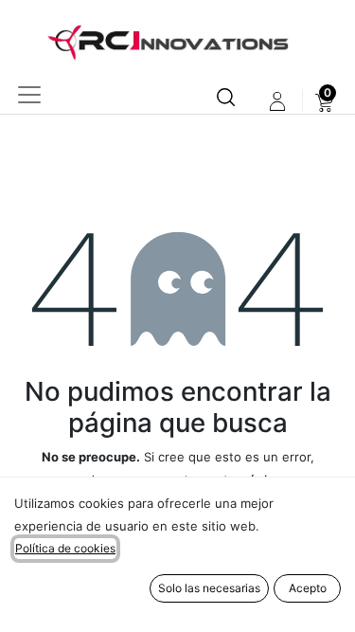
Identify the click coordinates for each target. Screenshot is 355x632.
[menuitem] (324, 101)
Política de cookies (65, 548)
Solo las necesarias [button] (209, 588)
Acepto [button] (308, 588)
